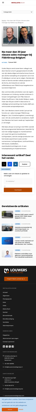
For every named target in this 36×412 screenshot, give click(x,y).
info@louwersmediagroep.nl (14, 367)
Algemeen (6, 295)
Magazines (6, 335)
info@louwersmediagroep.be (14, 389)
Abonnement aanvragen (10, 338)
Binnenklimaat (7, 315)
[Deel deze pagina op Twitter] (4, 164)
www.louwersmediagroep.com (14, 395)
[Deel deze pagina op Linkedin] (15, 164)
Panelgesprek (7, 299)
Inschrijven (18, 190)
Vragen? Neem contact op (15, 279)
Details (21, 409)
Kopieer (24, 164)
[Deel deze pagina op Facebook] (10, 164)
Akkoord (10, 409)
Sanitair (5, 312)
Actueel (4, 62)
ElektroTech (6, 309)
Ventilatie (6, 322)
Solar (4, 302)
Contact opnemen (8, 341)
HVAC (4, 305)
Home (4, 20)
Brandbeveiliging (8, 319)
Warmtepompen (8, 325)
